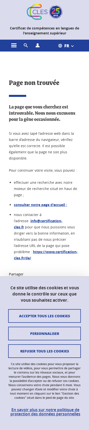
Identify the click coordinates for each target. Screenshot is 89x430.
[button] (26, 46)
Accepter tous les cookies (44, 315)
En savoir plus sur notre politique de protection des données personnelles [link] (45, 412)
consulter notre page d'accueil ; (40, 204)
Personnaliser (44, 333)
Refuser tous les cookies (44, 351)
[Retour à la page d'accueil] (44, 12)
